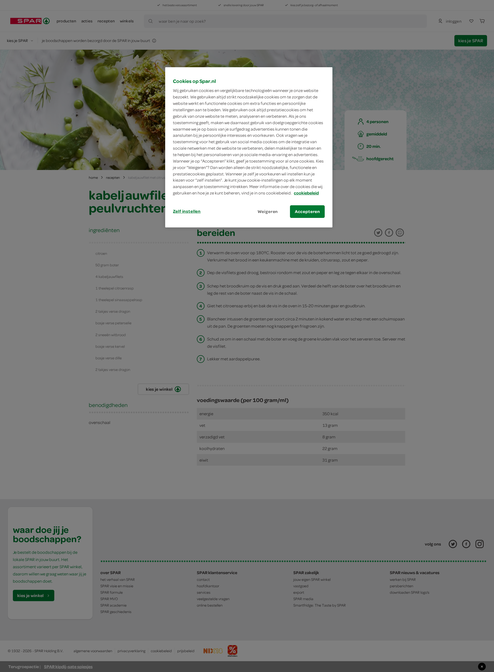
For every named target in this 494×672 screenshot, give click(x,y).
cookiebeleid (306, 193)
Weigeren (268, 211)
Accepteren (307, 211)
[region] (248, 147)
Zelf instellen (187, 211)
